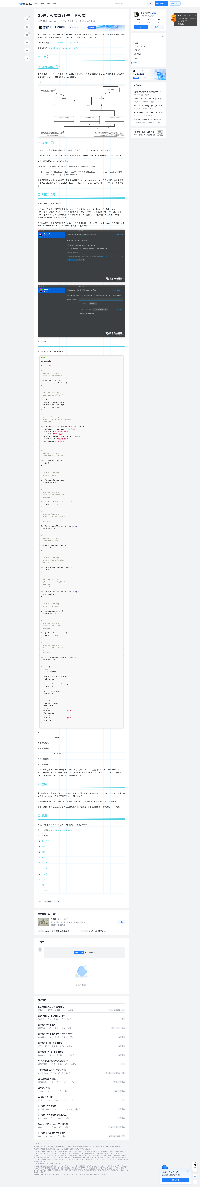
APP (54, 3)
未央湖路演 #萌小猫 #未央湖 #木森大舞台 (47, 1163)
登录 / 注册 (79, 952)
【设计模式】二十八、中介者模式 (52, 1070)
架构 (44, 879)
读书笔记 (46, 868)
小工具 (45, 874)
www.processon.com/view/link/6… (68, 43)
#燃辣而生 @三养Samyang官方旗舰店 (108, 1146)
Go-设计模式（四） (46, 1097)
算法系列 (46, 863)
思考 (44, 852)
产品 (123, 1136)
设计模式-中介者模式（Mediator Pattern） (56, 1034)
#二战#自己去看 (85, 1149)
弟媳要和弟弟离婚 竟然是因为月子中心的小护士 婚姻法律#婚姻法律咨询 (56, 1149)
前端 (123, 1064)
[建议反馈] (195, 1176)
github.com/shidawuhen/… (65, 48)
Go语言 (45, 890)
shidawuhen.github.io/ (64, 830)
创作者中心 (160, 3)
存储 (44, 857)
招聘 (44, 846)
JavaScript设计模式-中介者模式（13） (54, 1061)
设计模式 (46, 841)
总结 (135, 58)
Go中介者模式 (44, 1088)
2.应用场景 (137, 54)
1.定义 (135, 43)
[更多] (195, 1182)
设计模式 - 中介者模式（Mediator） (53, 1115)
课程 (48, 3)
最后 (135, 63)
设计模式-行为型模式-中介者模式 (51, 1133)
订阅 (121, 922)
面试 (123, 1028)
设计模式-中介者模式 (46, 1025)
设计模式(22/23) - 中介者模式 (50, 1052)
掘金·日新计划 (109, 1073)
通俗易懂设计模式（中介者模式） (52, 1007)
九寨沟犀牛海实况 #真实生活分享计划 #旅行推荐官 (50, 1146)
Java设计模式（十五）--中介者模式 (53, 1124)
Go (116, 1091)
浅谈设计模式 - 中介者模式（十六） (52, 1016)
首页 (36, 3)
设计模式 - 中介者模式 (47, 1106)
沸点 (42, 3)
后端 (123, 1010)
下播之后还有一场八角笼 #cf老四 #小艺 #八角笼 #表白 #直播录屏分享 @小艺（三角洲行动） (80, 1174)
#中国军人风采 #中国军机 (42, 1174)
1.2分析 (138, 50)
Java (110, 1010)
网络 (44, 885)
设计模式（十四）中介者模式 (50, 1043)
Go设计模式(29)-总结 (47, 1079)
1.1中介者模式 (140, 46)
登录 (175, 3)
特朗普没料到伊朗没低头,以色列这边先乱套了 (81, 1146)
